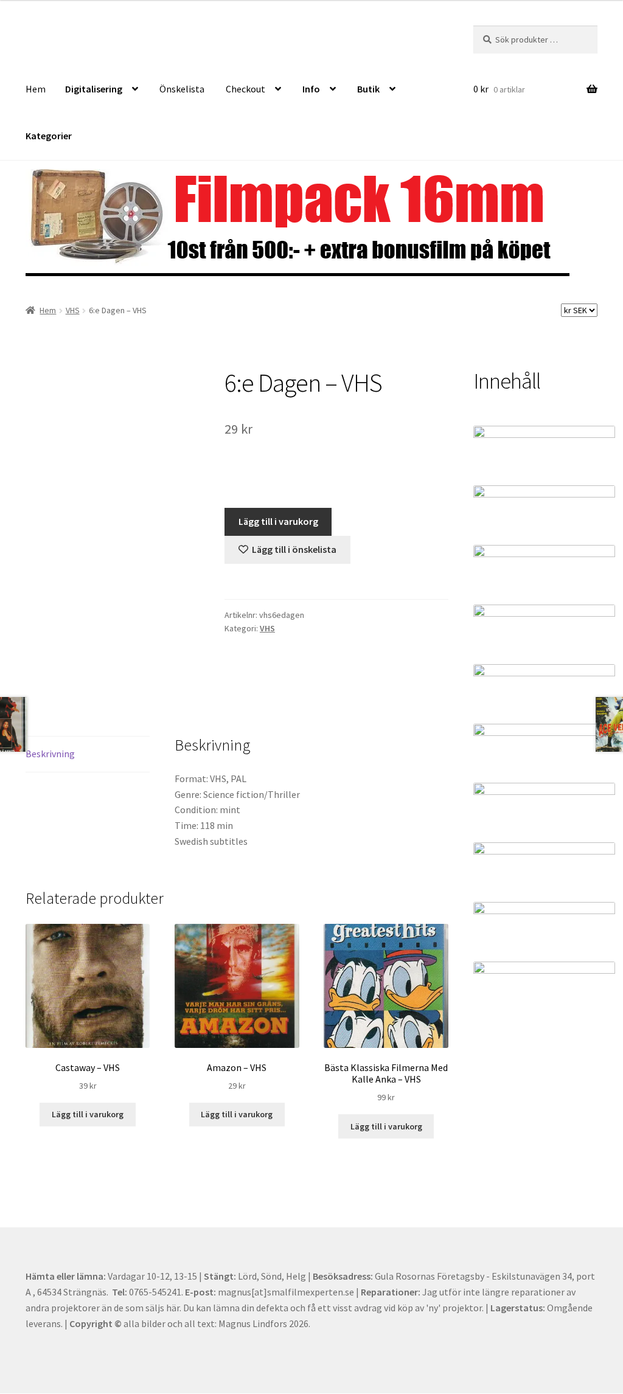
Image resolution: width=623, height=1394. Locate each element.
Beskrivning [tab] (50, 753)
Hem (36, 89)
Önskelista (181, 89)
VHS (73, 310)
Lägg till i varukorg (278, 521)
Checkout (245, 89)
